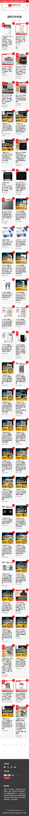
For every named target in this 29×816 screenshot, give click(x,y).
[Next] (14, 748)
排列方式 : (14, 20)
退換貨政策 (18, 813)
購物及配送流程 (6, 813)
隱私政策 (13, 813)
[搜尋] (25, 9)
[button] (2, 5)
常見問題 (24, 813)
